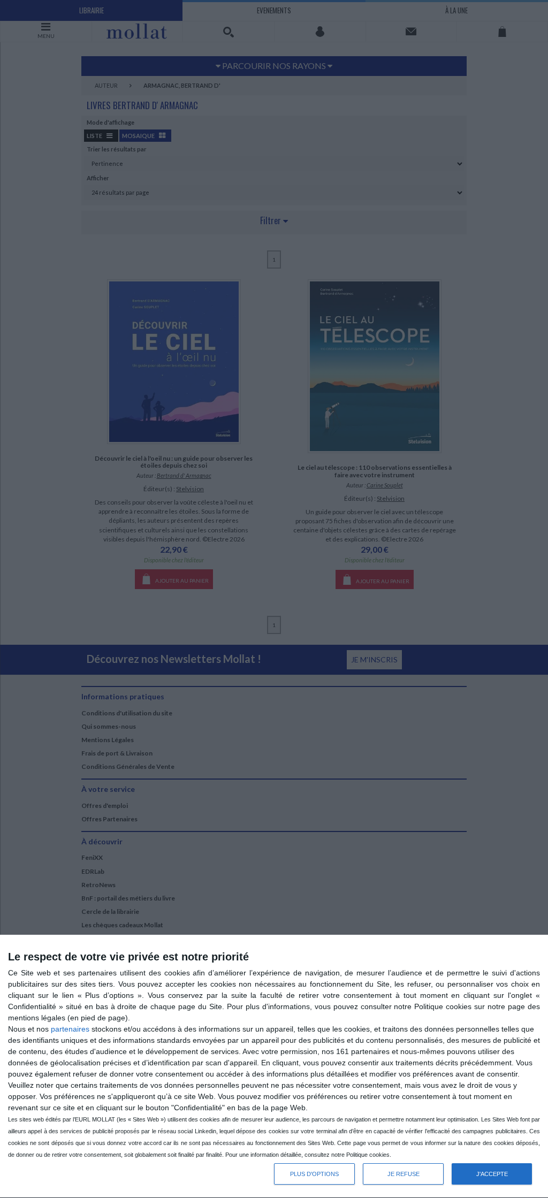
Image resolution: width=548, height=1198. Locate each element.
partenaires (70, 1029)
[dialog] (274, 1066)
